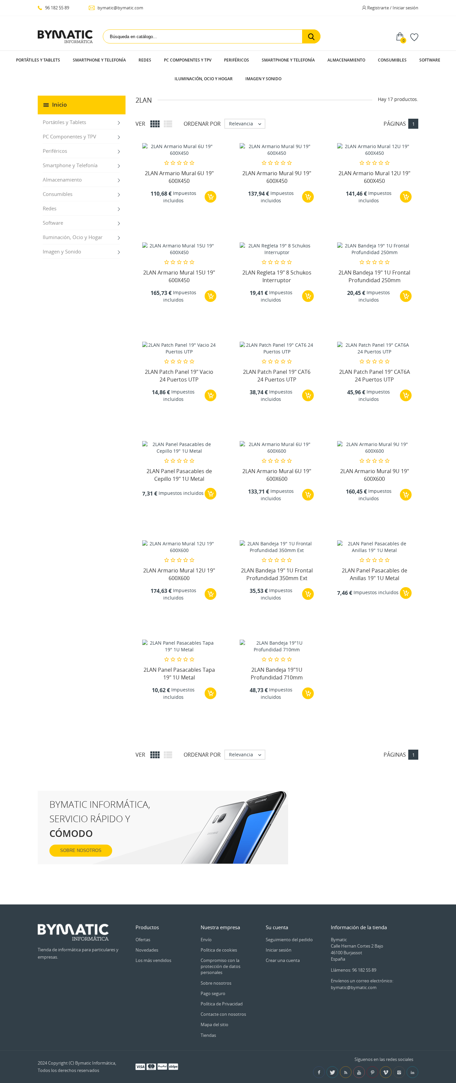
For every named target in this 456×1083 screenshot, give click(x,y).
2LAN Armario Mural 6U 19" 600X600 (276, 474)
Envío (206, 940)
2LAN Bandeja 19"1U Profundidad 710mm (277, 673)
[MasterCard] (151, 1066)
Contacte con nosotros (223, 1014)
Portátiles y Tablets (38, 60)
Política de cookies (219, 950)
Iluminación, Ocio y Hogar (204, 79)
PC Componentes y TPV (187, 60)
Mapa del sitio (214, 1024)
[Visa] (140, 1066)
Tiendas (208, 1035)
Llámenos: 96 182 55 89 (353, 970)
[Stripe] (173, 1066)
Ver (140, 123)
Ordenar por (202, 123)
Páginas (395, 123)
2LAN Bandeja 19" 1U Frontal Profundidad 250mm (374, 276)
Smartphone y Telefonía (99, 60)
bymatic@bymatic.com (119, 8)
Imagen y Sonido (263, 79)
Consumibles (392, 60)
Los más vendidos (153, 960)
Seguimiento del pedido (289, 940)
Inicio (59, 104)
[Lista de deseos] (414, 36)
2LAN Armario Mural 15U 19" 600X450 (179, 276)
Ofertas (143, 940)
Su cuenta (277, 927)
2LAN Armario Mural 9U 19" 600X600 (374, 474)
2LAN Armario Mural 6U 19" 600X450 (179, 177)
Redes (145, 60)
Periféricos (236, 60)
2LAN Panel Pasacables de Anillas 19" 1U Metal (374, 574)
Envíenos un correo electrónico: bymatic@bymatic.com (362, 984)
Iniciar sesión (278, 950)
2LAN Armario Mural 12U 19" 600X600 (179, 574)
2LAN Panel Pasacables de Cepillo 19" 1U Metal (179, 474)
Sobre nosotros (216, 983)
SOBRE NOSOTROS (80, 850)
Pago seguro (213, 993)
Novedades (147, 950)
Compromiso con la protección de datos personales (220, 966)
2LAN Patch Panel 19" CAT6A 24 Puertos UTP (374, 375)
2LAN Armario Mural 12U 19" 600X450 (374, 177)
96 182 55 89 (56, 8)
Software (429, 60)
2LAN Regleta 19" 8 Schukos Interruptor (276, 276)
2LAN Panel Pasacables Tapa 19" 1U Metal (179, 673)
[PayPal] (162, 1066)
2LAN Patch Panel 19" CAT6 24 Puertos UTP (276, 375)
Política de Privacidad (222, 1004)
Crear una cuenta (283, 960)
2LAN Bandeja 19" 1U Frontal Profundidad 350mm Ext (277, 574)
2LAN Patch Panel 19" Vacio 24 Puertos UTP (179, 375)
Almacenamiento (346, 60)
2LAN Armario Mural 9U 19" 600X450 (276, 177)
